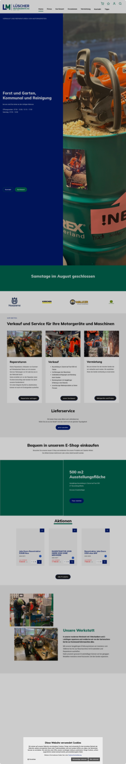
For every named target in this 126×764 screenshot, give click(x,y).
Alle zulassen (94, 759)
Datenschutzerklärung (74, 755)
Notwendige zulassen (80, 759)
